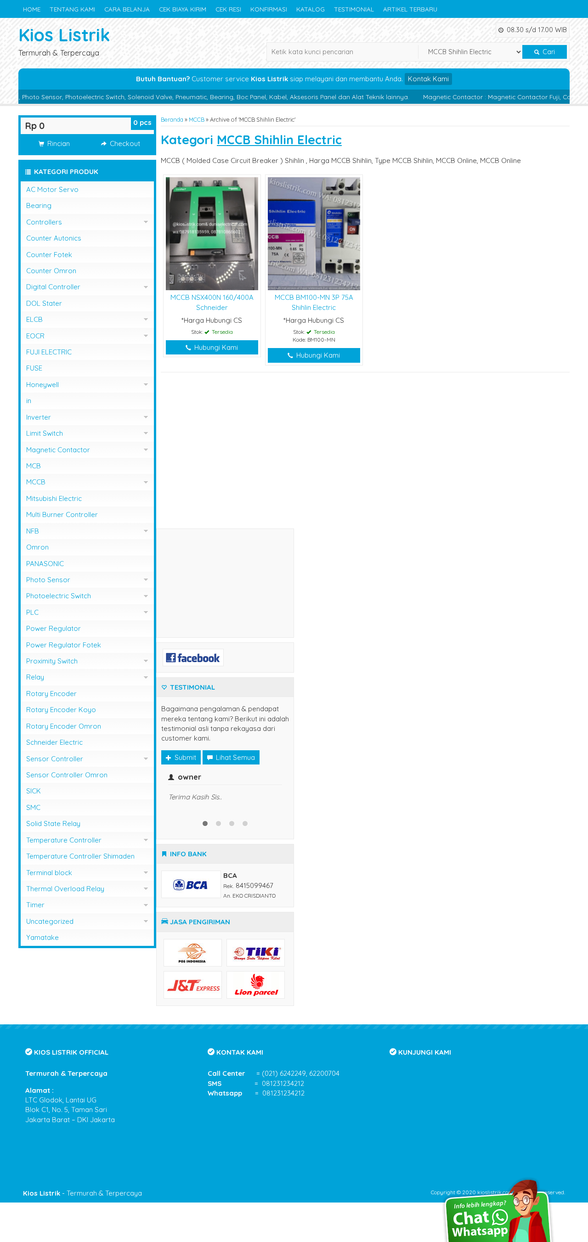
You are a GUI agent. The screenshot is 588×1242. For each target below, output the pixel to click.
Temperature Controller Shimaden (80, 856)
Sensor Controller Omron (66, 774)
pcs (142, 122)
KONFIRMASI (268, 9)
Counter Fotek (49, 254)
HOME (31, 9)
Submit (184, 757)
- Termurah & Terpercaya (82, 1193)
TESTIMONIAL (354, 9)
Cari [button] (548, 52)
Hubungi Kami (215, 347)
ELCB (34, 319)
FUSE (34, 368)
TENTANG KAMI (72, 9)
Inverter (38, 417)
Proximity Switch (52, 661)
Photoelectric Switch (58, 595)
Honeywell (42, 384)
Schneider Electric (54, 742)
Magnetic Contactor (58, 449)
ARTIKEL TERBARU (410, 9)
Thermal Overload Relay (65, 888)
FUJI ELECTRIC (49, 352)
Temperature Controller (64, 840)
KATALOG (310, 9)
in (28, 400)
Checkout (124, 143)
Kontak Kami (428, 78)
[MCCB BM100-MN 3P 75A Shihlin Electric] (314, 233)
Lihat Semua (234, 757)
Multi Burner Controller (62, 514)
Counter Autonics (53, 238)
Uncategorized (50, 921)
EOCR (35, 336)
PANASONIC (45, 563)
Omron (37, 547)
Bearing (38, 205)
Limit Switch (44, 433)
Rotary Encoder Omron (63, 726)
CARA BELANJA (127, 9)
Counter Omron (51, 270)
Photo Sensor (48, 579)
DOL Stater (44, 303)
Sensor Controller (54, 758)
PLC (32, 612)
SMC (33, 807)
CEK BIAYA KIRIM (182, 9)
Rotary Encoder (51, 693)
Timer (35, 904)
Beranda (172, 119)
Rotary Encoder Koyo (61, 709)
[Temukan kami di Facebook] (193, 656)
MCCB (196, 119)
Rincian (57, 143)
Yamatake (42, 937)
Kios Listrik (64, 34)
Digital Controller (53, 286)
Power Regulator (53, 628)
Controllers (44, 222)
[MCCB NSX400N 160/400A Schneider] (212, 233)
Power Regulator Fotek (63, 645)
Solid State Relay (53, 823)
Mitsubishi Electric (54, 498)
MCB (33, 465)
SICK (33, 791)
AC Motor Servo (52, 189)
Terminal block (49, 872)
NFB (32, 531)
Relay (35, 677)
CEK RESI (228, 9)
